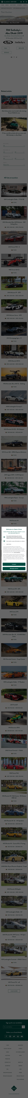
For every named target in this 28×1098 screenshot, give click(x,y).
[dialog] (14, 549)
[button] (14, 544)
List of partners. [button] (17, 552)
